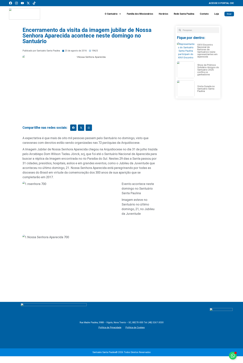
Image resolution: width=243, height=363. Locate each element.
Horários (163, 14)
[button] (73, 128)
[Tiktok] (34, 3)
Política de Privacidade (109, 327)
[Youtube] (22, 3)
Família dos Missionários (140, 14)
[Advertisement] (198, 180)
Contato (204, 14)
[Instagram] (16, 3)
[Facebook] (10, 3)
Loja (216, 14)
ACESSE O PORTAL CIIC (221, 3)
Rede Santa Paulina (184, 14)
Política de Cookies (135, 327)
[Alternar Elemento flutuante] (233, 355)
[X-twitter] (28, 3)
